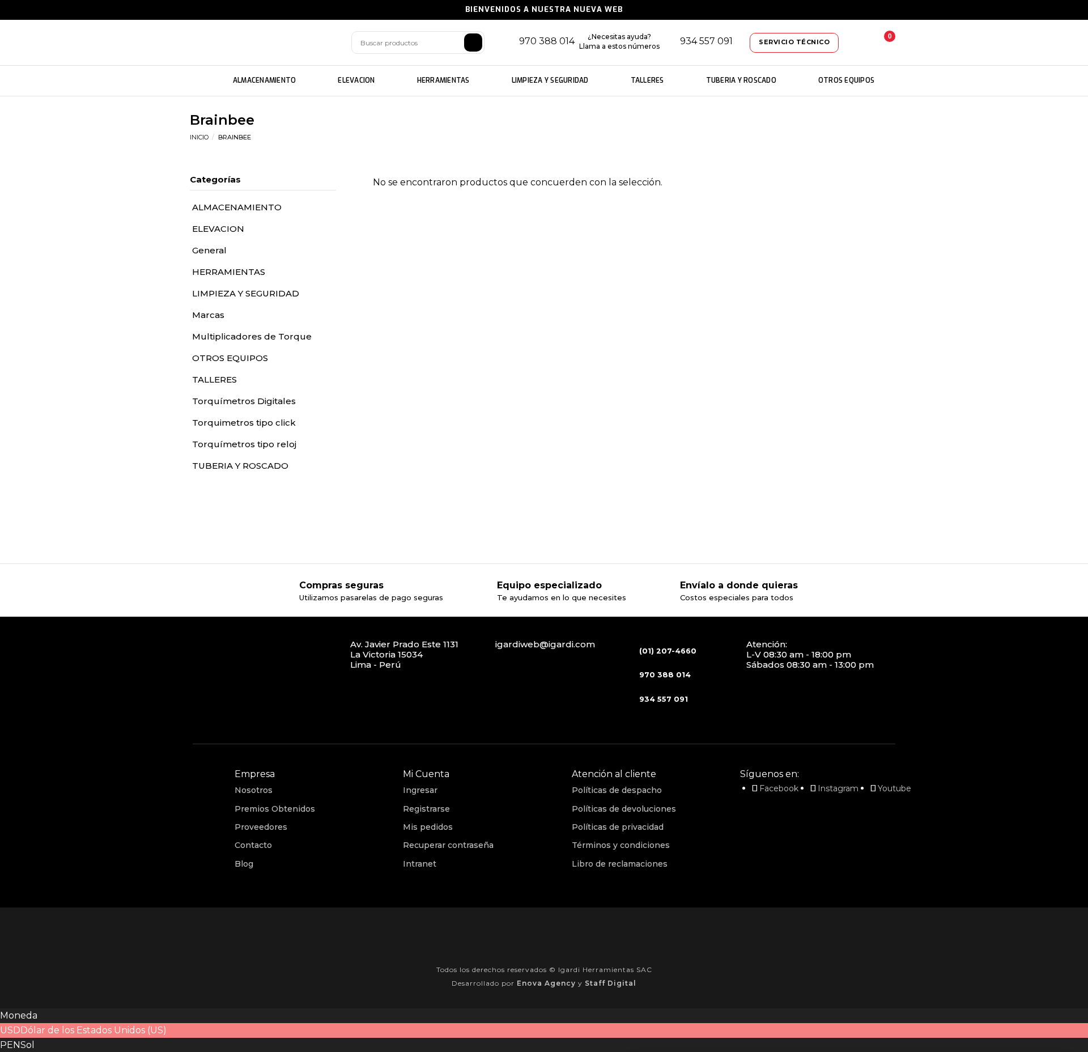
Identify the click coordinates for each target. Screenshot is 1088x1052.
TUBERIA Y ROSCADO (741, 80)
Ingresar (420, 790)
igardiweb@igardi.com (545, 644)
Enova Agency (546, 983)
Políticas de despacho (617, 790)
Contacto (253, 845)
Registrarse (426, 809)
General (209, 250)
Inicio (199, 137)
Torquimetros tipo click (244, 422)
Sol (27, 1045)
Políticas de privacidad (618, 827)
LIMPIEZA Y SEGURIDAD (550, 80)
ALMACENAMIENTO (264, 80)
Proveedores (261, 827)
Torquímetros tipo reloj (244, 444)
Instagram (838, 788)
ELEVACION (356, 80)
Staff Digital (610, 983)
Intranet (419, 864)
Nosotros (254, 790)
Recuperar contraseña (448, 845)
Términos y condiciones (621, 845)
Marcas (208, 314)
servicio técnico (794, 42)
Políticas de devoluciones (624, 809)
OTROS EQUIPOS (846, 80)
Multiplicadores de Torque (252, 336)
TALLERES (647, 80)
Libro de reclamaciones (620, 864)
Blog (244, 864)
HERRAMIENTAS (443, 80)
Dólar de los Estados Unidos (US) (93, 1030)
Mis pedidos (428, 827)
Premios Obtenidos (275, 809)
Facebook (778, 788)
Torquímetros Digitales (244, 401)
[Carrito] (881, 42)
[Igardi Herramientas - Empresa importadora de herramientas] (263, 43)
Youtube (894, 788)
